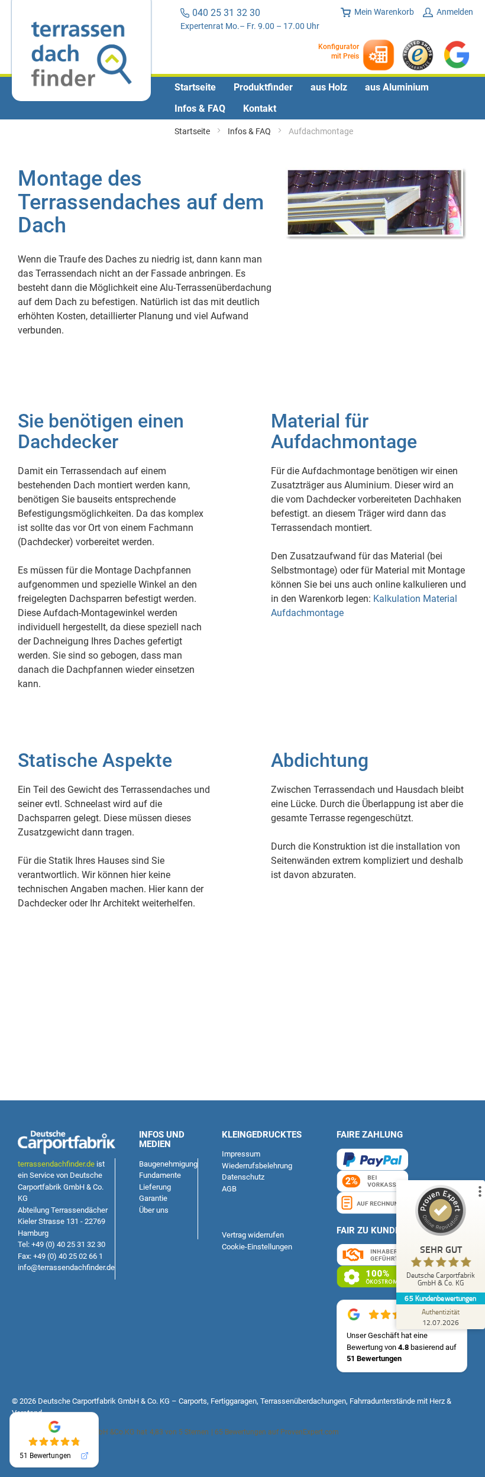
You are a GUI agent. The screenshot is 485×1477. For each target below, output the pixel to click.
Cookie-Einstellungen (257, 1246)
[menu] (242, 98)
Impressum (241, 1153)
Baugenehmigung (168, 1163)
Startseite (193, 131)
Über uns (154, 1210)
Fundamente (160, 1175)
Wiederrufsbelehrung (257, 1165)
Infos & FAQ (250, 131)
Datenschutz (243, 1176)
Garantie (153, 1198)
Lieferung (155, 1187)
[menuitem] (195, 87)
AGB (229, 1188)
